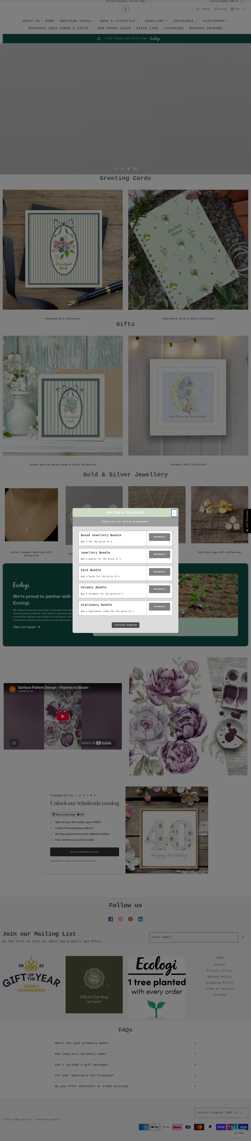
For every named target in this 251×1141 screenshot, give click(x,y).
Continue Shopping (126, 625)
